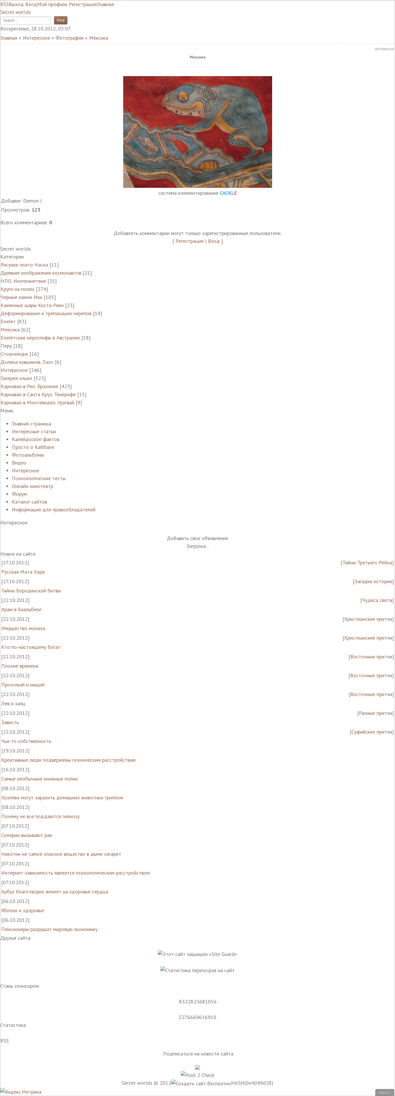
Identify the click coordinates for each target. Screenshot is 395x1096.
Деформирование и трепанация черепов (46, 313)
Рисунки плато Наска (24, 264)
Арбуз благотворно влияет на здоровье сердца (54, 891)
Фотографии (70, 37)
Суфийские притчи (371, 731)
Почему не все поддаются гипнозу (40, 816)
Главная (8, 37)
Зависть (10, 722)
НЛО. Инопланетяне (23, 281)
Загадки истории (373, 581)
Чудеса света (377, 600)
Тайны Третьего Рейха (367, 562)
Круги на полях (17, 289)
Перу (6, 345)
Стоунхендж (14, 353)
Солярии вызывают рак (26, 835)
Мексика (98, 37)
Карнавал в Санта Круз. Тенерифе (38, 394)
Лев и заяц (13, 703)
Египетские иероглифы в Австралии (40, 337)
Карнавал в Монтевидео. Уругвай (37, 402)
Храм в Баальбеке (21, 609)
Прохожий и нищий (23, 684)
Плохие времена (19, 665)
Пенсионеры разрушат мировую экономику (49, 929)
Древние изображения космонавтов (41, 272)
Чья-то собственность (26, 741)
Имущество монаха (23, 628)
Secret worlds (15, 12)
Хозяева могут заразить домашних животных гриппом (62, 797)
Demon (31, 200)
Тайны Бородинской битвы (31, 590)
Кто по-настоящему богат (30, 647)
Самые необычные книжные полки (39, 778)
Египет (8, 321)
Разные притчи (375, 713)
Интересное (36, 37)
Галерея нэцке (16, 378)
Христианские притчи (368, 619)
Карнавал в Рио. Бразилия (29, 386)
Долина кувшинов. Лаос (27, 362)
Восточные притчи (371, 656)
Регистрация (190, 241)
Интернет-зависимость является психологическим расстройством (75, 872)
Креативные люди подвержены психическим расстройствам (68, 760)
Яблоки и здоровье (22, 910)
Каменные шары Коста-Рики (32, 305)
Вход (214, 241)
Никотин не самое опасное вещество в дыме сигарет (61, 854)
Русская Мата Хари (23, 571)
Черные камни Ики (21, 297)
